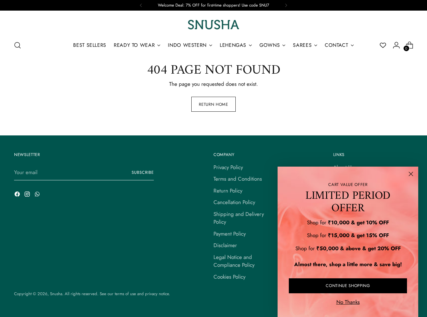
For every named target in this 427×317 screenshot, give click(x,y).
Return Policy (228, 190)
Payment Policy (230, 233)
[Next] (286, 5)
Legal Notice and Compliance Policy (234, 261)
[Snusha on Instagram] (28, 195)
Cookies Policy (229, 276)
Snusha (56, 294)
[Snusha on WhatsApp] (38, 195)
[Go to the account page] (396, 45)
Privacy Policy (228, 167)
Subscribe (143, 172)
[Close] (411, 174)
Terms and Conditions (238, 179)
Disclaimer (225, 245)
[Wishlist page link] (383, 45)
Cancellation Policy (234, 202)
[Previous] (141, 5)
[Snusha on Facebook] (18, 195)
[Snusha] (213, 24)
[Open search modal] (17, 45)
